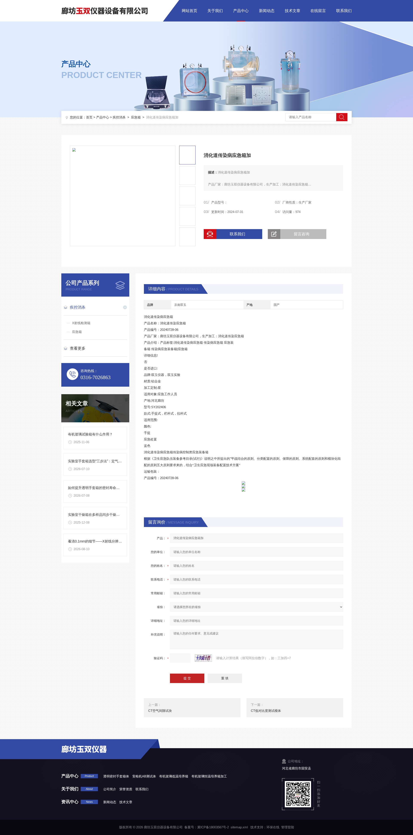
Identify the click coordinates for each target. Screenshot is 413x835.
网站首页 (189, 11)
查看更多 (77, 348)
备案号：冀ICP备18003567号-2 (206, 827)
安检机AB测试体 (144, 776)
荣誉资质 (125, 789)
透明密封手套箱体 (116, 776)
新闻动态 (266, 11)
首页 (89, 117)
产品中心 (241, 11)
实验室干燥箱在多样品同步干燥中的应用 (99, 514)
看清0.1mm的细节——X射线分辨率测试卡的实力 (105, 541)
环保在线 (273, 827)
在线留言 (318, 11)
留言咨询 (301, 234)
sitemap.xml (239, 827)
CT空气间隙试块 (160, 710)
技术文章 (292, 11)
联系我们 (344, 11)
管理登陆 (287, 827)
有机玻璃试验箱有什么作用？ (90, 434)
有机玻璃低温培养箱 (173, 776)
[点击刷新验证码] (203, 658)
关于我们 (215, 11)
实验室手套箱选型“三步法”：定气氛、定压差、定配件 (108, 461)
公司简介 (109, 789)
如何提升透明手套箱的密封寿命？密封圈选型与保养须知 (111, 488)
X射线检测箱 (81, 323)
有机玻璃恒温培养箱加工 (209, 776)
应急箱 (136, 117)
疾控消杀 (119, 117)
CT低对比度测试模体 (266, 710)
